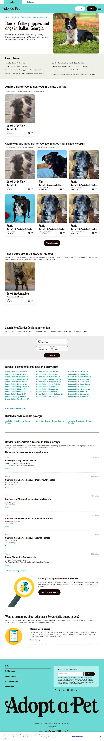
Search (52, 355)
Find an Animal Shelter (49, 592)
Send (89, 674)
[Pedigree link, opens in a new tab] (59, 731)
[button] (29, 133)
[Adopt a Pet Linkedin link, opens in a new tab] (76, 690)
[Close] (101, 736)
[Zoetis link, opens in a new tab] (66, 731)
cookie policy (25, 737)
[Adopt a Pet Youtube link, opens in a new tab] (68, 690)
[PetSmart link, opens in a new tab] (50, 731)
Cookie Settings (52, 726)
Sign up (91, 8)
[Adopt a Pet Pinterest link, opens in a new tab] (64, 690)
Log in (80, 8)
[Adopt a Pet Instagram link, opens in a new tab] (73, 690)
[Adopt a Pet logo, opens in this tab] (52, 708)
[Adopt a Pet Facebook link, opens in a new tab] (56, 690)
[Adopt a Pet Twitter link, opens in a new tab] (60, 690)
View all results (52, 243)
